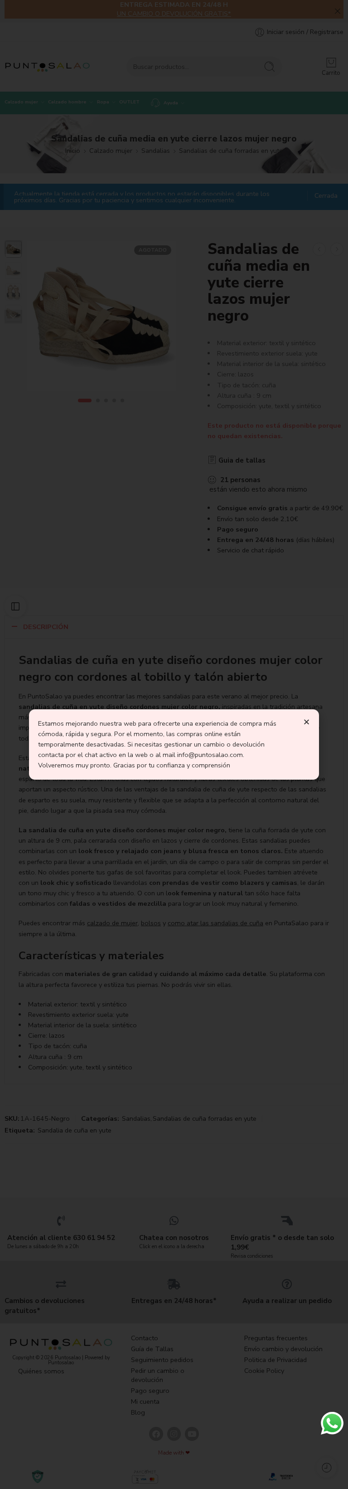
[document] (174, 744)
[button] (306, 721)
